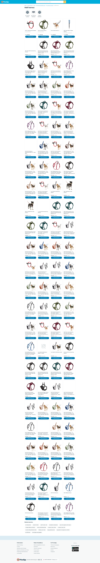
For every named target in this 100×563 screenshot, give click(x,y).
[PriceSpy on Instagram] (41, 559)
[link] (30, 28)
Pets (34, 5)
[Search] (64, 2)
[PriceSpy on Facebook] (39, 559)
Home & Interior (30, 5)
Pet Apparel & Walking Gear (40, 5)
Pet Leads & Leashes (49, 5)
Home (25, 5)
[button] (75, 543)
